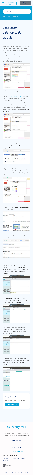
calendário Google (16, 96)
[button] (17, 3)
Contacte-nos (12, 404)
